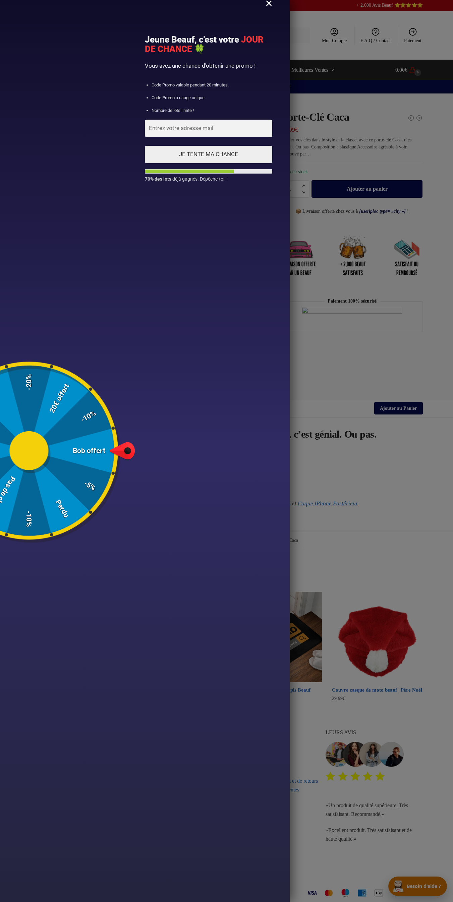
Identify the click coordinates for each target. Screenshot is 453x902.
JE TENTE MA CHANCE (208, 154)
